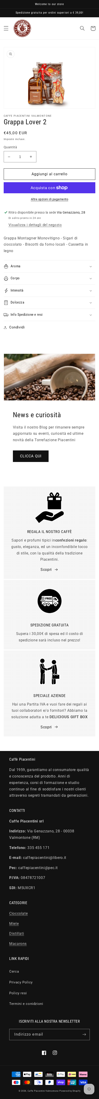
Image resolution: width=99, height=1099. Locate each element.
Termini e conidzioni (26, 1004)
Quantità (10, 147)
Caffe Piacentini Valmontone (43, 1091)
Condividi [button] (17, 327)
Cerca (14, 971)
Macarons (18, 943)
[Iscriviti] (84, 1034)
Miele (14, 923)
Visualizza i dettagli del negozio (35, 225)
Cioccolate (18, 913)
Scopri (46, 569)
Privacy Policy (21, 982)
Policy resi (18, 993)
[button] (6, 28)
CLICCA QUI (30, 456)
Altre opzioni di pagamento (49, 199)
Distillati (16, 933)
